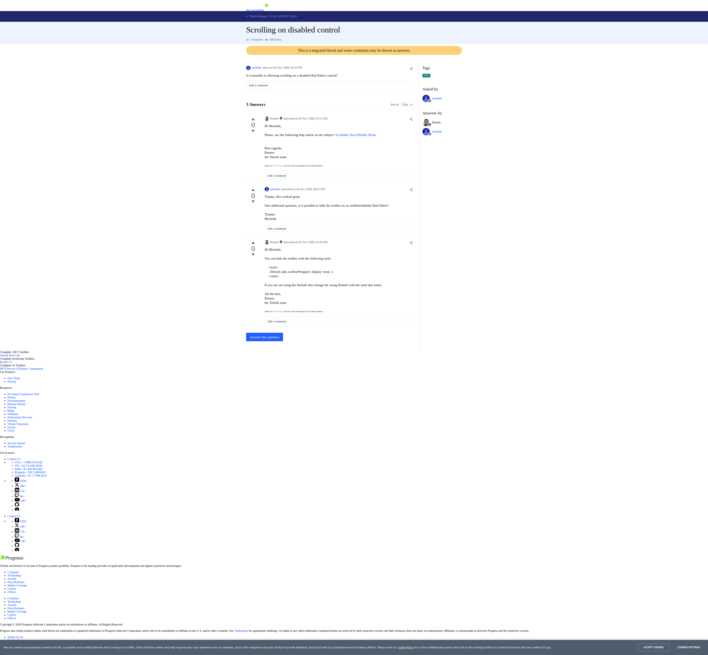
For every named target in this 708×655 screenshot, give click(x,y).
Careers (11, 588)
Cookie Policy (406, 647)
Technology (14, 575)
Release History (16, 404)
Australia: (31, 475)
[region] (354, 647)
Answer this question (265, 337)
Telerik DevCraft (10, 355)
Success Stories (16, 443)
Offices (11, 592)
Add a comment (258, 85)
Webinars (12, 414)
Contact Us (13, 459)
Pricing (11, 381)
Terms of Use (15, 637)
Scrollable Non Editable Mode (355, 135)
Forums (11, 407)
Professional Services (19, 417)
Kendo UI (6, 362)
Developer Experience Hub (23, 394)
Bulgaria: (30, 472)
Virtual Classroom (17, 424)
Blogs (10, 410)
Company (13, 572)
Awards (11, 578)
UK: (28, 465)
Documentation (16, 400)
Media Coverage (17, 585)
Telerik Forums (258, 16)
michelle (256, 67)
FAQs (10, 430)
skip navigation (255, 10)
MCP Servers (7, 368)
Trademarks (241, 630)
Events (11, 427)
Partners (12, 420)
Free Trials (13, 378)
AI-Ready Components (29, 368)
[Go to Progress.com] (12, 559)
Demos (11, 397)
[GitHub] (17, 505)
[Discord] (17, 509)
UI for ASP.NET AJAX (283, 16)
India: (29, 469)
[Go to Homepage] (266, 10)
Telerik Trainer (278, 166)
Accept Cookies (654, 647)
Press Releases (15, 582)
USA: (28, 462)
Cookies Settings (688, 647)
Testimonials (14, 446)
